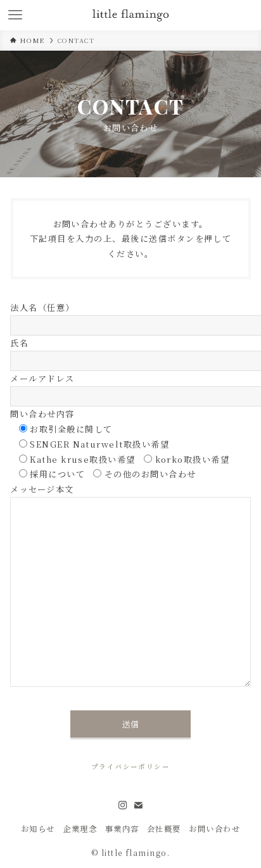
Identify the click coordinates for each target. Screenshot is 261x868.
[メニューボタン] (15, 15)
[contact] (138, 805)
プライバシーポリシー (130, 766)
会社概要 (164, 828)
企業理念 (80, 828)
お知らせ (38, 828)
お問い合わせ (214, 828)
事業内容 (122, 828)
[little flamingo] (131, 15)
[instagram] (123, 805)
